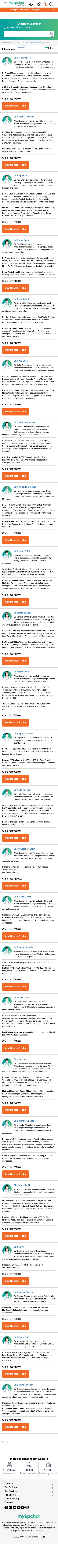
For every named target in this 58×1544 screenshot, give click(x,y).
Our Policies (10, 1487)
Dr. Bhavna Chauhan (23, 1385)
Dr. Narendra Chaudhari (25, 1121)
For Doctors (10, 1495)
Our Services (10, 1491)
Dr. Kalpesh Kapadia (23, 733)
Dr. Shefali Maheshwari (25, 422)
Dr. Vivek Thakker (22, 790)
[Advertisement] (29, 1540)
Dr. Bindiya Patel (22, 551)
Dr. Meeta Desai (21, 672)
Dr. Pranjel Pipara (22, 58)
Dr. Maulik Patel (21, 997)
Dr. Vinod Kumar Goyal (25, 487)
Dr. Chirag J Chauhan (24, 117)
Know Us (9, 1483)
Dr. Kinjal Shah (21, 361)
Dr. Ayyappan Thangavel (25, 849)
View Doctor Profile (15, 105)
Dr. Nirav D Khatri (22, 299)
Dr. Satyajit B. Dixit (23, 897)
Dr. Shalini (18, 1247)
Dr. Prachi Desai (21, 240)
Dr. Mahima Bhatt (22, 613)
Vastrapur (21, 47)
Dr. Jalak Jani (20, 1059)
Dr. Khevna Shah (22, 1337)
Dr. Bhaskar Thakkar (24, 1292)
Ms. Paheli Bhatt (22, 1185)
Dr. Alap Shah (20, 175)
